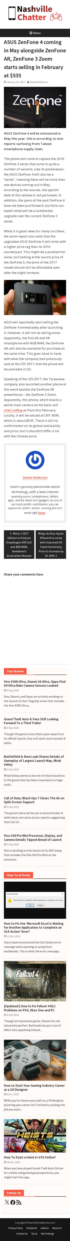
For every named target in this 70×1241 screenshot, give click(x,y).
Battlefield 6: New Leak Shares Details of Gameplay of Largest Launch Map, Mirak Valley (34, 761)
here (41, 512)
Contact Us (21, 1233)
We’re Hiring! (47, 1233)
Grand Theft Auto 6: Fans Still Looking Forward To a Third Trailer (31, 721)
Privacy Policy (15, 1228)
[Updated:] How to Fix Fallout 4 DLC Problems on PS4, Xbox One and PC (30, 1008)
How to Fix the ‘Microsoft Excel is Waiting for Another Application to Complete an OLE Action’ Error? (33, 928)
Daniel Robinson (39, 82)
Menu (37, 33)
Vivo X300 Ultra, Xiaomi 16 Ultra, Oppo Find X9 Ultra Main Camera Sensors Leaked (35, 684)
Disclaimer (32, 1228)
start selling (13, 410)
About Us (56, 1228)
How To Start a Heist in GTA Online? (30, 1157)
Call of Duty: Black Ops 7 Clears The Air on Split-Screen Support (34, 800)
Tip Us (34, 1233)
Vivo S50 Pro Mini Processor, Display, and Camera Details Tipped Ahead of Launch (33, 838)
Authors (45, 1228)
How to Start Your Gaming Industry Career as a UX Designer (34, 1087)
